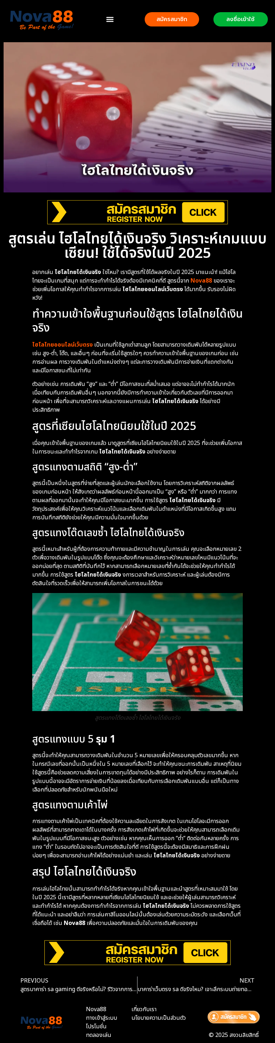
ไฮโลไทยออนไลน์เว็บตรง (62, 345)
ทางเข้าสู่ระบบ (101, 1018)
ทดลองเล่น (98, 1035)
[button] (110, 19)
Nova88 (201, 280)
